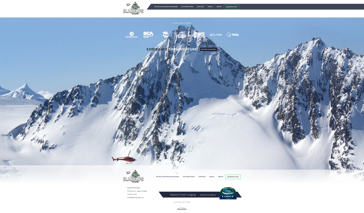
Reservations (231, 7)
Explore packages (208, 49)
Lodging (200, 7)
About (219, 7)
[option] (131, 34)
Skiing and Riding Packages (166, 7)
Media (210, 7)
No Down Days (187, 7)
